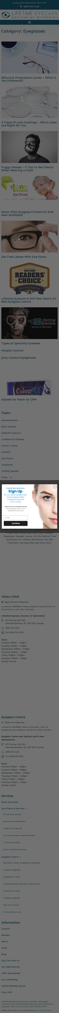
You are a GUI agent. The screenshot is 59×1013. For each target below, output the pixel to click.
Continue (16, 523)
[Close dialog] (55, 486)
